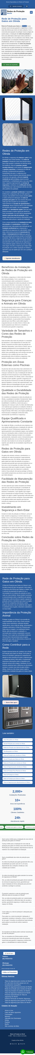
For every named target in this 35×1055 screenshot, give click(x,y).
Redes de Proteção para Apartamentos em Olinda (16, 747)
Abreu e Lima (9, 1010)
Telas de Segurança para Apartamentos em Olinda (17, 782)
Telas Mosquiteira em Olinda (11, 739)
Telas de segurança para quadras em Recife (18, 1000)
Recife (7, 1024)
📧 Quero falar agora (10, 702)
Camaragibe (8, 1014)
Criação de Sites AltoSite (17, 1040)
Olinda (24, 26)
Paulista (7, 1022)
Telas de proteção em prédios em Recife (17, 991)
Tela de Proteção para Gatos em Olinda (14, 759)
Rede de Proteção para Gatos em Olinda (14, 778)
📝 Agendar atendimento (12, 258)
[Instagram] (26, 6)
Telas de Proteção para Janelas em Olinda (14, 755)
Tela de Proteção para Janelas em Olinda (14, 743)
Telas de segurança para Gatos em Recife (18, 1002)
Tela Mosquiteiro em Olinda (11, 751)
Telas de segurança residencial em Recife (17, 993)
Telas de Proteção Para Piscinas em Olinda (15, 770)
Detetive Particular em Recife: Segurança (17, 998)
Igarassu (7, 1016)
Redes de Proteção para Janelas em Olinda (15, 763)
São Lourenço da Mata (12, 1026)
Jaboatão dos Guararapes (13, 1018)
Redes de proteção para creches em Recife (18, 989)
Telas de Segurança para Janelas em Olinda (15, 767)
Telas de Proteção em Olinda (11, 774)
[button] (31, 12)
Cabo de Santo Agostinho (13, 1012)
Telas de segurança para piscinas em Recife (18, 987)
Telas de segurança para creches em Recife (18, 981)
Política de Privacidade (10, 972)
